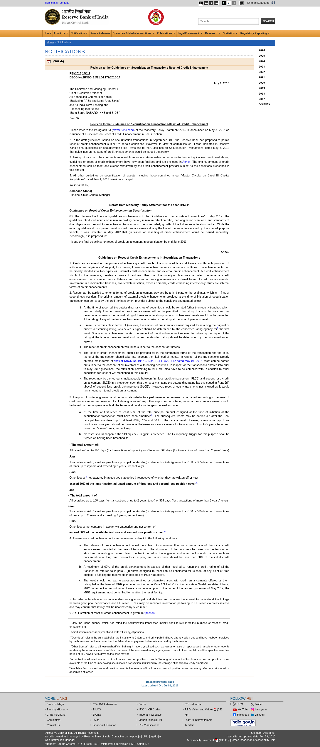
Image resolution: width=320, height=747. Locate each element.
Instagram (261, 709)
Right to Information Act (198, 720)
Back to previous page (160, 681)
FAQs (96, 720)
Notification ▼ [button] (79, 33)
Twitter (259, 704)
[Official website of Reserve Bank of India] (77, 16)
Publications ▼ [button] (166, 33)
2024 (262, 61)
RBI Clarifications (149, 725)
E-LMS (97, 709)
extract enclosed (123, 130)
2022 (262, 72)
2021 (262, 77)
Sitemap (256, 732)
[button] (201, 3)
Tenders (189, 725)
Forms (142, 704)
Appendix (149, 613)
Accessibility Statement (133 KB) (208, 740)
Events (97, 714)
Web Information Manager (60, 740)
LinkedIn (260, 714)
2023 (262, 66)
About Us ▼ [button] (61, 33)
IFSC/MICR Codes (150, 709)
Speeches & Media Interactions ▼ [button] (134, 33)
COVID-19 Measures (105, 704)
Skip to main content (57, 2)
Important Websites (150, 714)
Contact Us (53, 725)
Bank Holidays (55, 704)
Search (268, 21)
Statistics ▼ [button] (230, 33)
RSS (240, 704)
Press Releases (100, 33)
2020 (262, 82)
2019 (262, 88)
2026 (262, 50)
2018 (262, 93)
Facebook (243, 714)
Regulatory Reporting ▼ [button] (255, 33)
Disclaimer (269, 732)
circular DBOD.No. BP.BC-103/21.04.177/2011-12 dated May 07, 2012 (158, 360)
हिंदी (273, 2)
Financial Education (104, 725)
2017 (262, 99)
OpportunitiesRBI (150, 720)
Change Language (258, 2)
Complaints (53, 720)
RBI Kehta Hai (193, 704)
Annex (186, 161)
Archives (264, 103)
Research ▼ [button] (213, 33)
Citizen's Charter (56, 714)
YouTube (243, 709)
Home (47, 33)
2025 (262, 55)
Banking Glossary (57, 709)
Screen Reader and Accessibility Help (253, 740)
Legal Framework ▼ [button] (190, 33)
